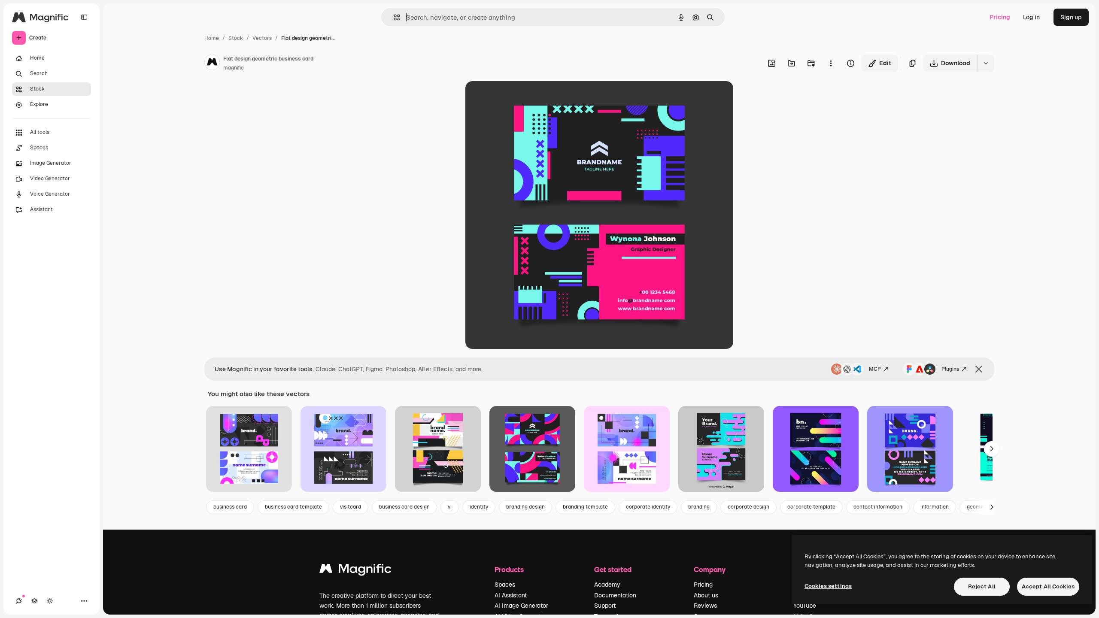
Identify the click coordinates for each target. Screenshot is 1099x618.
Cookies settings (828, 586)
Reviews (705, 605)
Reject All (982, 586)
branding (699, 506)
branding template (585, 506)
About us (706, 595)
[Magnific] (355, 570)
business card (230, 506)
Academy (607, 584)
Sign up (1071, 17)
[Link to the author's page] (212, 64)
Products (509, 569)
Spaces (505, 584)
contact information (877, 506)
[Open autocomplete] (393, 17)
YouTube (804, 605)
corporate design (748, 506)
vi (450, 506)
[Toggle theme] (50, 601)
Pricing (1000, 17)
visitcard (350, 506)
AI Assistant (511, 595)
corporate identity (648, 506)
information (934, 506)
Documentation (615, 595)
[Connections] (19, 601)
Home (211, 38)
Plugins (950, 369)
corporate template (811, 506)
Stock (235, 38)
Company (710, 569)
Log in (1031, 17)
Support (605, 605)
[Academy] (34, 601)
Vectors (262, 38)
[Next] (991, 449)
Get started (612, 569)
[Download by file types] (985, 63)
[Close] (979, 369)
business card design (404, 506)
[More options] (830, 63)
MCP (875, 369)
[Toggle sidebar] (84, 17)
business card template (293, 506)
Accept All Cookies (1048, 586)
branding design (525, 506)
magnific (233, 67)
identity (479, 506)
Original (520, 98)
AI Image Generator (521, 605)
